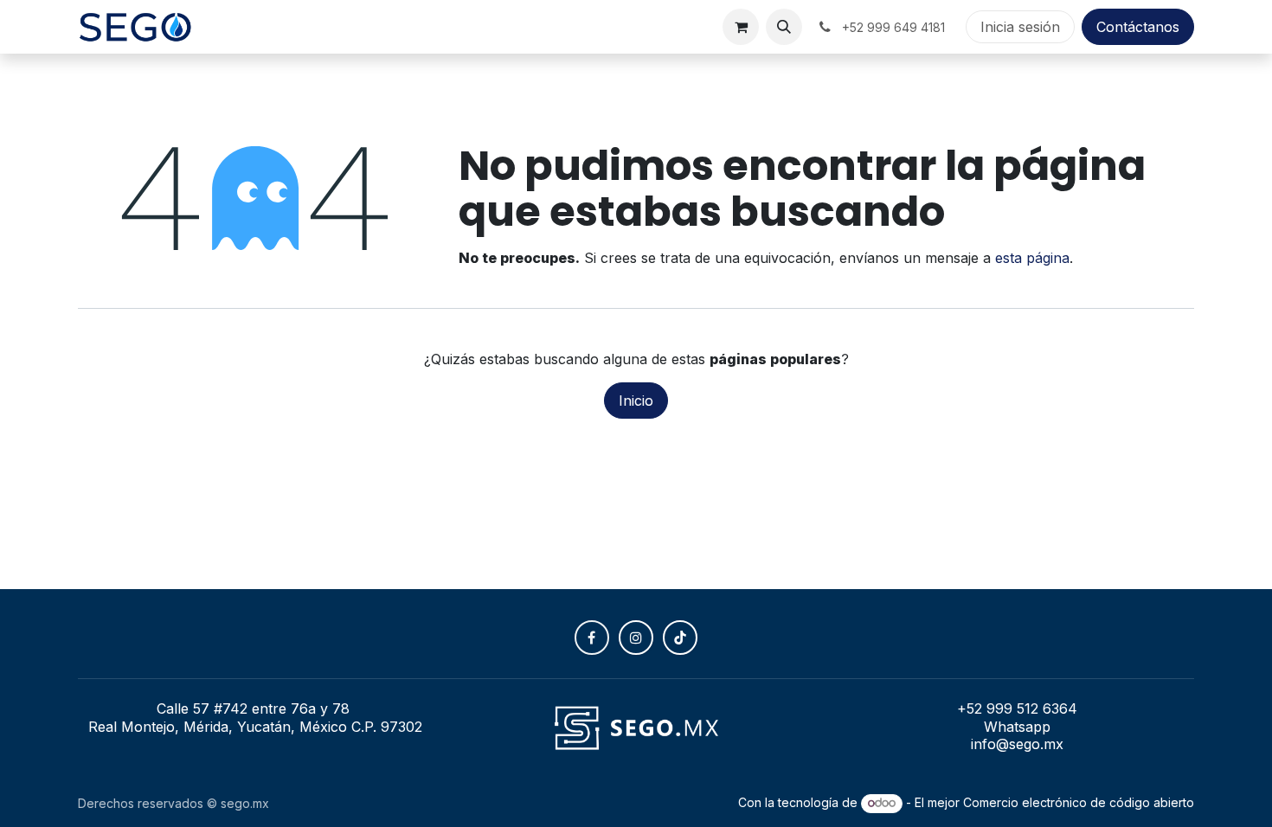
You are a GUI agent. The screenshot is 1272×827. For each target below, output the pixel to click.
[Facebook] (592, 637)
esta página (1032, 257)
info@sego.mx (1017, 744)
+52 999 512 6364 (1017, 708)
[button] (784, 27)
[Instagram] (636, 637)
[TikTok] (680, 637)
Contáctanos (1137, 26)
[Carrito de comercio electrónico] (741, 27)
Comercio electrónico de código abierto (1078, 802)
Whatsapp (1017, 726)
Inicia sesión (1020, 26)
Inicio (636, 400)
